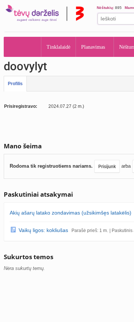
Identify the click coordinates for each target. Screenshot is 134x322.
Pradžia (22, 47)
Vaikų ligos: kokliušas (43, 230)
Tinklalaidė (58, 47)
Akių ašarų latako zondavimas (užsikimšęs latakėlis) (70, 213)
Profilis (15, 83)
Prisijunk (107, 166)
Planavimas (93, 47)
